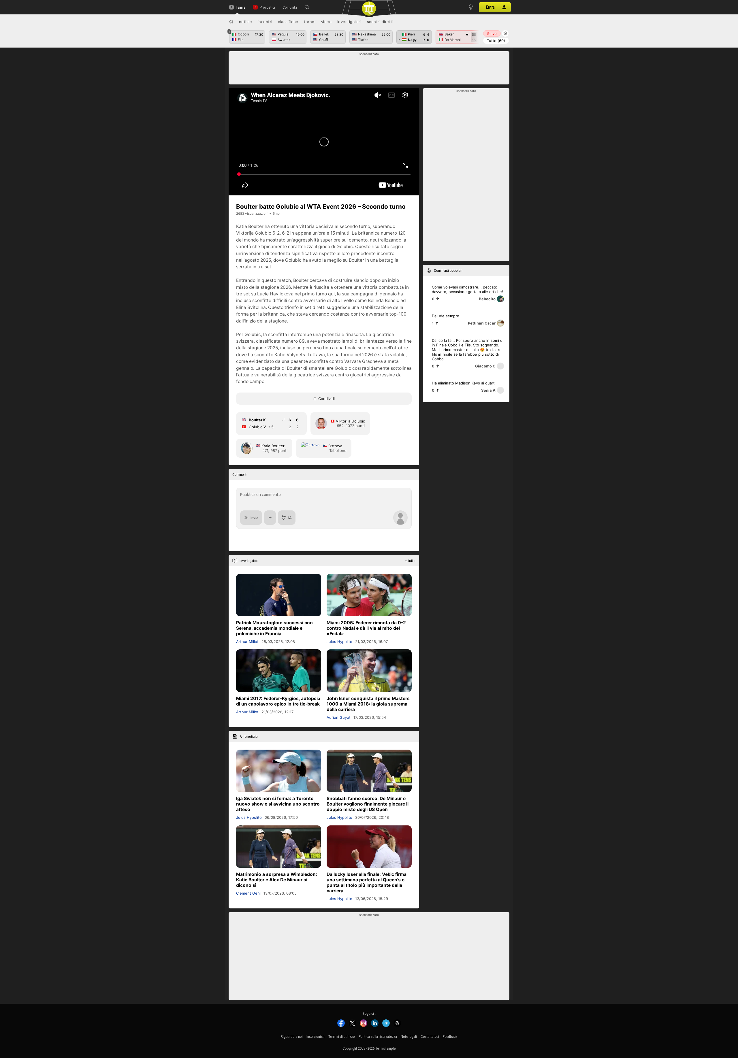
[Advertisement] (369, 69)
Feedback (450, 1036)
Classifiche (288, 21)
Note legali (409, 1036)
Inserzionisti (315, 1036)
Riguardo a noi (292, 1036)
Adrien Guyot (339, 717)
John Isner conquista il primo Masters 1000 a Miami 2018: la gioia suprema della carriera (368, 704)
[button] (307, 7)
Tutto (496, 40)
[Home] (231, 21)
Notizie (245, 21)
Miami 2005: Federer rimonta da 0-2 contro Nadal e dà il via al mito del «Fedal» (366, 628)
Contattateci (430, 1036)
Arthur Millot (247, 641)
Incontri (265, 21)
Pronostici (267, 7)
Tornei (309, 21)
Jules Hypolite (339, 641)
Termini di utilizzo (341, 1036)
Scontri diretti (380, 21)
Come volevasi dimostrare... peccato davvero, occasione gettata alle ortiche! (467, 289)
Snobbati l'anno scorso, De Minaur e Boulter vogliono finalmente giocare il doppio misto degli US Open (367, 804)
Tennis (240, 7)
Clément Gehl (248, 893)
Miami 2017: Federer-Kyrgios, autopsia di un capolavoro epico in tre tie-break (278, 701)
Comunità (290, 7)
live (492, 33)
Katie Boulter (273, 446)
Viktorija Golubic (350, 421)
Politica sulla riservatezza (378, 1036)
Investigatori (349, 21)
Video (326, 21)
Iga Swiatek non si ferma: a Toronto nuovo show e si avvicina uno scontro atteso (278, 804)
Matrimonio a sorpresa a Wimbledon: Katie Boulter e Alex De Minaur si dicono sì (276, 880)
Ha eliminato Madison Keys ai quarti (464, 383)
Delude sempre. (446, 316)
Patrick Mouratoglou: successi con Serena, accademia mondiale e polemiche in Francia (274, 628)
